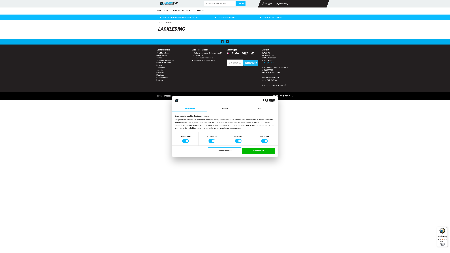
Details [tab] (225, 108)
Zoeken (240, 3)
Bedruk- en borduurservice (226, 17)
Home (160, 22)
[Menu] (446, 228)
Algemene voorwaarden (165, 60)
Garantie (159, 70)
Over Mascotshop (162, 53)
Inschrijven (251, 62)
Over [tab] (260, 108)
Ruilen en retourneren (164, 63)
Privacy (159, 65)
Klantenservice (161, 55)
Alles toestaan (258, 151)
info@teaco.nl (269, 63)
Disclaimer (160, 73)
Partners (159, 80)
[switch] (211, 141)
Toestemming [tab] (189, 108)
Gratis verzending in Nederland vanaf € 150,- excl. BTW (180, 17)
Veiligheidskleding (182, 11)
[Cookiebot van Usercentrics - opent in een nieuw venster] (265, 100)
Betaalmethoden (162, 77)
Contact (159, 58)
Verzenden (160, 68)
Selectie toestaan (225, 151)
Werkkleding (162, 11)
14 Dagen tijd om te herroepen (272, 17)
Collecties (200, 11)
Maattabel (160, 75)
